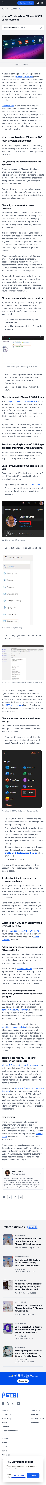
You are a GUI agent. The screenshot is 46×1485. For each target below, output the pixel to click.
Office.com (36, 484)
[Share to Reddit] (20, 1197)
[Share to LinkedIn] (18, 1404)
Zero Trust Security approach (15, 1010)
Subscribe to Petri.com (26, 3)
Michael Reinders (21, 1248)
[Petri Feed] (13, 1404)
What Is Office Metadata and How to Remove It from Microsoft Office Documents (28, 1241)
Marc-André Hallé (21, 1360)
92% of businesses (14, 705)
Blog (3, 9)
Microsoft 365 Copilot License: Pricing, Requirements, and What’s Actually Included (29, 1286)
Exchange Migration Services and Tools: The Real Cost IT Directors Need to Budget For (28, 1353)
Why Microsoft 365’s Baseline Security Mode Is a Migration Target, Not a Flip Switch (28, 1329)
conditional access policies (14, 1027)
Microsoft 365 (12, 9)
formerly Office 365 (24, 77)
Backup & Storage (22, 1257)
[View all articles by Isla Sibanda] (7, 1173)
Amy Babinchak (21, 1336)
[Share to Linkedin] (15, 1197)
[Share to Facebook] (4, 1197)
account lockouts (24, 968)
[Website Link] (41, 27)
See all (31, 1227)
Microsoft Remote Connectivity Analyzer (20, 1065)
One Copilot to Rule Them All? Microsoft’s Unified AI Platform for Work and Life (29, 1308)
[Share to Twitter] (9, 1197)
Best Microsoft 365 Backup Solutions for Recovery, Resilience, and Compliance (27, 1263)
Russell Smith (20, 1269)
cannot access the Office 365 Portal (23, 931)
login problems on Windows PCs (22, 401)
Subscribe (23, 1381)
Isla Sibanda (15, 27)
